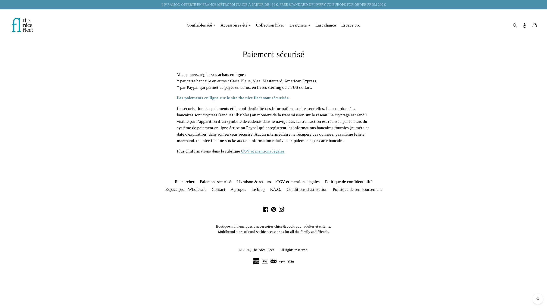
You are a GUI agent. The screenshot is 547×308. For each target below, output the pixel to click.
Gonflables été (202, 24)
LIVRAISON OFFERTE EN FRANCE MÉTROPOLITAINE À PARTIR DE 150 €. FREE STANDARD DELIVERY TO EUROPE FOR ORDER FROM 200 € (274, 4)
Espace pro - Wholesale (185, 189)
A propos (238, 189)
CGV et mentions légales (262, 151)
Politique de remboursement (357, 189)
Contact (218, 189)
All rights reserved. (293, 250)
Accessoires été (237, 24)
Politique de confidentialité (348, 181)
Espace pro (350, 25)
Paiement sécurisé (215, 181)
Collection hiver (270, 25)
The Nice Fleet (263, 250)
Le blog (258, 189)
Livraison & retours (254, 181)
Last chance (325, 25)
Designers (301, 24)
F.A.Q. (275, 189)
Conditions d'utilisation (307, 189)
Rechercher (184, 181)
